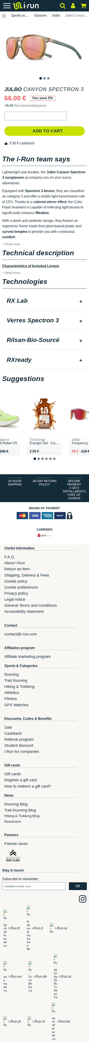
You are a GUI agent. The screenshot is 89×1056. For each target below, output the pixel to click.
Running (11, 674)
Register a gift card (20, 780)
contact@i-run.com (20, 634)
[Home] (4, 16)
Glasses (40, 15)
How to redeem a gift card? (27, 786)
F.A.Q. (9, 557)
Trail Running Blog (20, 810)
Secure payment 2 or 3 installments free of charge (74, 489)
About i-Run (14, 563)
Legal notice (14, 599)
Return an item (17, 569)
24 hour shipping (15, 482)
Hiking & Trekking (19, 686)
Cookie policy (15, 581)
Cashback (13, 733)
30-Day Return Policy (44, 482)
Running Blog (16, 804)
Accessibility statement (24, 611)
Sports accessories (20, 15)
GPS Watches (16, 705)
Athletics (11, 692)
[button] (35, 116)
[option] (44, 48)
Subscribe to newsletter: (20, 879)
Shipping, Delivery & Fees (26, 575)
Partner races (16, 844)
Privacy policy (16, 593)
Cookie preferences (21, 587)
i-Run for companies (21, 751)
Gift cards (12, 774)
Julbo (56, 15)
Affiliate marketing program (27, 656)
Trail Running (15, 680)
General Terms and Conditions (30, 605)
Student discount (18, 745)
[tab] (44, 301)
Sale (8, 727)
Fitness (10, 699)
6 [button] (58, 462)
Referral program (19, 739)
